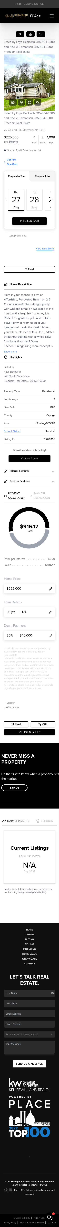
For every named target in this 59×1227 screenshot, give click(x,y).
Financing (29, 949)
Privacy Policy (9, 1222)
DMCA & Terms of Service (32, 1222)
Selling (29, 944)
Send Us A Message (29, 1063)
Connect (29, 963)
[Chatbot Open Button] (50, 1217)
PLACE (43, 1184)
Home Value (29, 954)
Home (29, 929)
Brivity (27, 1218)
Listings (29, 934)
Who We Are (29, 958)
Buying (29, 939)
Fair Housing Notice (29, 4)
